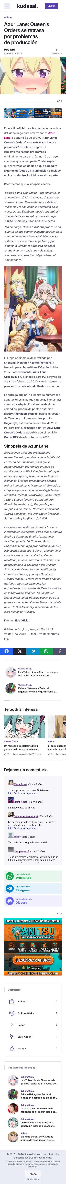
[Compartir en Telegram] (33, 651)
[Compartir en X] (19, 651)
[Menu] (7, 6)
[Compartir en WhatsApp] (46, 651)
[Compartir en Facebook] (6, 651)
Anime (8, 17)
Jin (39, 754)
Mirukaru (9, 49)
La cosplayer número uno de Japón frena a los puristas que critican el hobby (37, 1112)
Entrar (51, 5)
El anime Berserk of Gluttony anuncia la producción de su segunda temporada (36, 1140)
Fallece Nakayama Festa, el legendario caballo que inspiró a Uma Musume (36, 691)
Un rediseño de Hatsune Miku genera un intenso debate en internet (21, 749)
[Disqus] (33, 821)
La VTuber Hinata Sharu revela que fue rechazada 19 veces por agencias (38, 675)
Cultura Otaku (11, 741)
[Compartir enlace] (59, 651)
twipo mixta (45, 1157)
